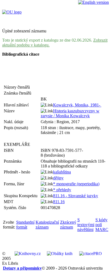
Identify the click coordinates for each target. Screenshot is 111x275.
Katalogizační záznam (47, 224)
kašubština (62, 172)
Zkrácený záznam (68, 224)
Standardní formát (25, 224)
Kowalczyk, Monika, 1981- (77, 105)
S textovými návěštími (85, 224)
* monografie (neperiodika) (76, 184)
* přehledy (62, 189)
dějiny (58, 178)
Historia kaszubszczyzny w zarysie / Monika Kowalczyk (70, 113)
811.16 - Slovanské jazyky (75, 195)
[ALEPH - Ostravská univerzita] (12, 12)
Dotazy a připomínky (22, 268)
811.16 (59, 201)
